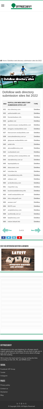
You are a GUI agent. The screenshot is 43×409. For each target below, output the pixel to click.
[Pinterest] (21, 403)
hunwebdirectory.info (15, 175)
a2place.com (12, 179)
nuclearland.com (13, 152)
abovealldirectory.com (15, 148)
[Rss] (17, 403)
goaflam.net (12, 121)
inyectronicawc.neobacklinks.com (19, 125)
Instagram (3, 376)
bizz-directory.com (14, 109)
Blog (2, 395)
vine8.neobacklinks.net (16, 194)
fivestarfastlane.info (14, 117)
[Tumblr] (26, 403)
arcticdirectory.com (14, 183)
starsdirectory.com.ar (15, 160)
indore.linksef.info (14, 221)
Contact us (4, 388)
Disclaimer (4, 392)
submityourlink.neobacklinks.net (19, 156)
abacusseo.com (13, 167)
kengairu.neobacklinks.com (17, 129)
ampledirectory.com (15, 210)
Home (4, 60)
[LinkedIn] (24, 403)
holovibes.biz (12, 171)
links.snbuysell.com (14, 198)
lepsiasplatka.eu (13, 163)
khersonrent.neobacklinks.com (18, 132)
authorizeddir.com (14, 113)
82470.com (12, 206)
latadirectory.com (14, 218)
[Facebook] (19, 403)
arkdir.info (11, 144)
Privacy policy (5, 385)
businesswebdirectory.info (17, 191)
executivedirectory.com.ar (17, 136)
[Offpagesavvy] (21, 5)
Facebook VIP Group (7, 369)
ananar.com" (12, 202)
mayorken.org (13, 187)
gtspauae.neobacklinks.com (17, 140)
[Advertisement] (21, 35)
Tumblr (2, 372)
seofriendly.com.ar (14, 214)
